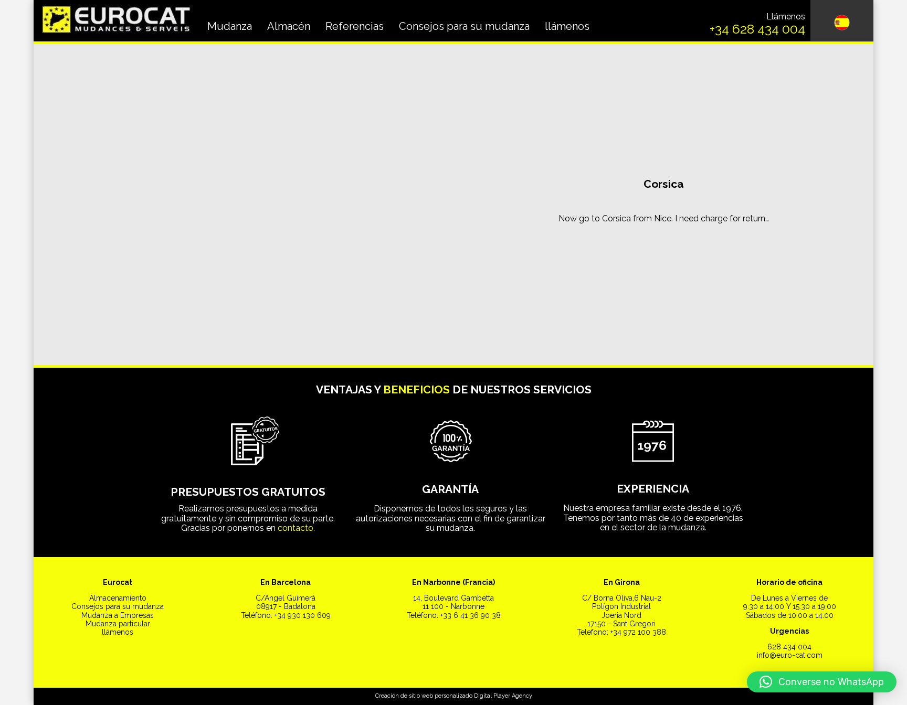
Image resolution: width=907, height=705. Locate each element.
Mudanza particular (118, 623)
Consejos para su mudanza (464, 26)
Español (842, 65)
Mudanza (229, 26)
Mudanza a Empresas (117, 615)
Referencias (354, 26)
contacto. (296, 528)
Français (842, 118)
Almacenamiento (117, 598)
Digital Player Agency (503, 695)
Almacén (288, 26)
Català (842, 92)
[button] (822, 681)
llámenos (567, 26)
